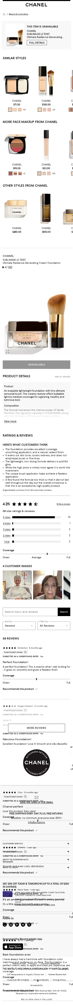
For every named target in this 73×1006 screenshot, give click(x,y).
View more (10, 421)
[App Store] (13, 946)
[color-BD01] (44, 173)
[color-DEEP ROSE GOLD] (10, 173)
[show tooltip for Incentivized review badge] (25, 652)
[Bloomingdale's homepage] (4, 14)
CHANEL (31, 31)
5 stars (7, 517)
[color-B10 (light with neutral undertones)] (15, 109)
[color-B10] (39, 109)
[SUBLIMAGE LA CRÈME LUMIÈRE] (17, 207)
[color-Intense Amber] (70, 109)
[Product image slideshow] (36, 314)
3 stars (7, 529)
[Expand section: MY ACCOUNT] (36, 851)
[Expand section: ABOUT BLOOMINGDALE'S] (36, 859)
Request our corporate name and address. (36, 993)
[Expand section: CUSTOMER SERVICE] (36, 843)
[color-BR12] (49, 109)
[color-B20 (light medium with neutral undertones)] (10, 109)
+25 (53, 173)
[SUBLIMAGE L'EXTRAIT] (46, 207)
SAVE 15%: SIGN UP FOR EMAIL (36, 802)
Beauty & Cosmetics (18, 14)
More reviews (36, 727)
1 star (7, 541)
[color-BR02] (49, 173)
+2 (24, 173)
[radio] (10, 109)
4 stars (7, 523)
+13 (24, 110)
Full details (37, 42)
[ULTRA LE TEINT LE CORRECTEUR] (46, 144)
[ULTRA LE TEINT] (17, 80)
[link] (17, 105)
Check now (49, 904)
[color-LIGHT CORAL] (15, 173)
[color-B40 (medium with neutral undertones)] (19, 109)
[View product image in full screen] (7, 352)
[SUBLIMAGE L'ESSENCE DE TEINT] (46, 80)
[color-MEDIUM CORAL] (20, 173)
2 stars (7, 535)
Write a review (63, 504)
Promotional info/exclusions (29, 904)
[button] (36, 314)
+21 (53, 110)
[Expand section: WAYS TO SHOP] (36, 867)
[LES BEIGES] (17, 144)
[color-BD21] (44, 109)
